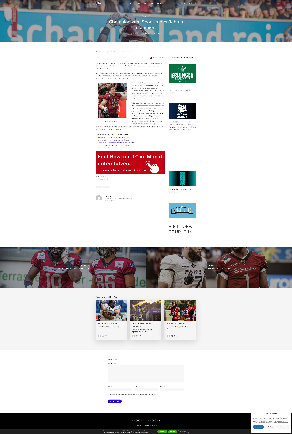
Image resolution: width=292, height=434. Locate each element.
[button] (289, 413)
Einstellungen (109, 432)
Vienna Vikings (136, 326)
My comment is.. (113, 363)
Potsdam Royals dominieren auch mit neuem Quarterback (117, 142)
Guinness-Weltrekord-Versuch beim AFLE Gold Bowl (114, 145)
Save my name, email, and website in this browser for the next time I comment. (133, 394)
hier (117, 129)
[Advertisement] (182, 151)
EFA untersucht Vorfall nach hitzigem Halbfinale (113, 137)
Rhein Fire (146, 16)
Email (136, 386)
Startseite (99, 52)
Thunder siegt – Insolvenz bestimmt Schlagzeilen (114, 140)
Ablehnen (270, 427)
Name (110, 386)
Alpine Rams (106, 323)
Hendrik (135, 33)
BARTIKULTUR (173, 189)
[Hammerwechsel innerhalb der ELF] (73, 267)
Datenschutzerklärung (150, 425)
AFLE (100, 323)
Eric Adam (99, 186)
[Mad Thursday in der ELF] (219, 267)
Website (162, 386)
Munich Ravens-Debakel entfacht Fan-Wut (111, 148)
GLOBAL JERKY (174, 122)
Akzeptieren (258, 427)
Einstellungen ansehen (283, 427)
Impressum (138, 425)
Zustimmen (162, 431)
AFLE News (140, 323)
